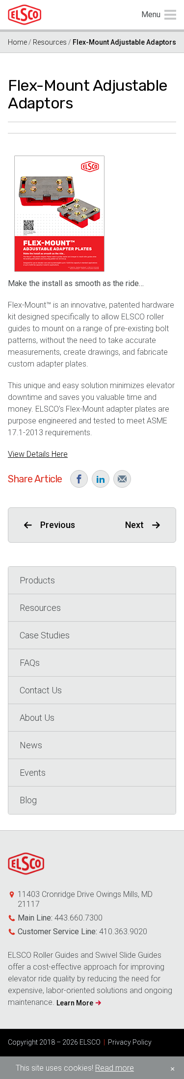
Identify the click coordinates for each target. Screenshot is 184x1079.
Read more (114, 1068)
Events (33, 772)
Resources (50, 42)
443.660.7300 (78, 917)
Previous (57, 525)
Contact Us (41, 690)
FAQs (30, 663)
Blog (28, 800)
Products (37, 580)
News (31, 745)
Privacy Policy (130, 1042)
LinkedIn (100, 479)
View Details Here (38, 454)
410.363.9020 (123, 931)
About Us (37, 717)
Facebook (79, 479)
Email (122, 479)
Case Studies (45, 635)
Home (17, 42)
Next (134, 525)
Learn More (74, 1003)
